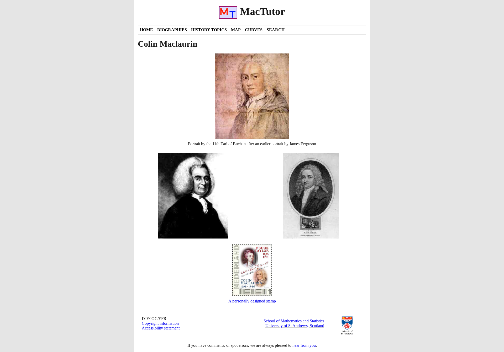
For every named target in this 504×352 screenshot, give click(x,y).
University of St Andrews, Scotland (294, 325)
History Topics (209, 30)
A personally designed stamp (252, 301)
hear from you (304, 345)
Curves (253, 30)
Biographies (172, 30)
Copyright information (160, 323)
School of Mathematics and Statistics (294, 321)
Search (276, 30)
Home (146, 30)
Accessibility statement (161, 328)
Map (236, 30)
